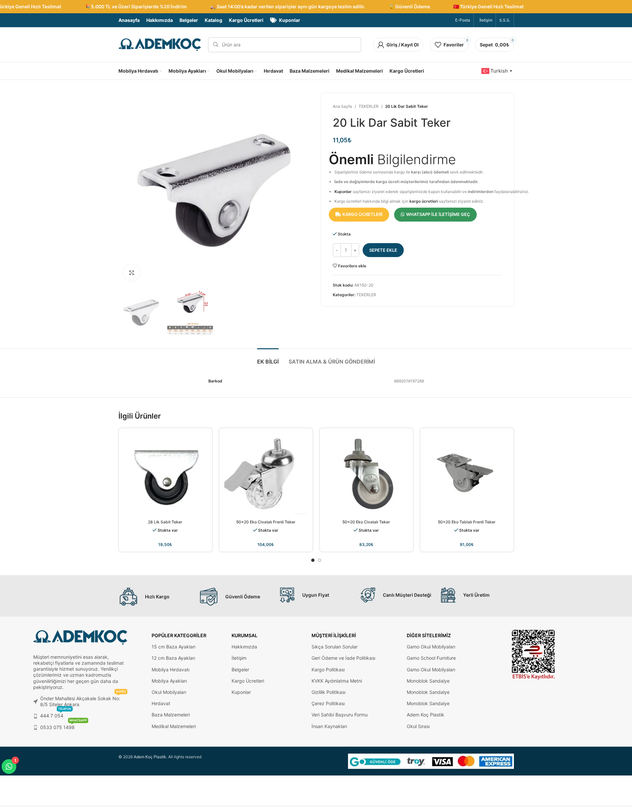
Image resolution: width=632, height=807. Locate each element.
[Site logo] (159, 44)
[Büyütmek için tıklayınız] (131, 272)
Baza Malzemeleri (171, 714)
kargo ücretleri (423, 201)
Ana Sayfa (342, 106)
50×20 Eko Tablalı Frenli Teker (467, 521)
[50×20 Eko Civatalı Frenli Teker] (266, 474)
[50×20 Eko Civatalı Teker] (366, 474)
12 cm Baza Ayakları (173, 658)
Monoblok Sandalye (428, 681)
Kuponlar (343, 191)
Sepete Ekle (383, 250)
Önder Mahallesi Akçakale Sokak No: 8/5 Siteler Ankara (83, 700)
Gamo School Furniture (431, 658)
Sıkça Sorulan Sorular (335, 646)
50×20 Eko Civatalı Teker (366, 521)
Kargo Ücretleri (248, 681)
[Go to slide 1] (313, 560)
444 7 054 (55, 714)
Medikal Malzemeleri (174, 726)
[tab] (268, 358)
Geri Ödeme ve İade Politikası (343, 658)
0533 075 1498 (63, 726)
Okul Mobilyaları (169, 692)
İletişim (239, 658)
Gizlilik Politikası (328, 692)
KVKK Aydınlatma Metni (337, 681)
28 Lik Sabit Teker (165, 521)
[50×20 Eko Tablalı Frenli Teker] (467, 474)
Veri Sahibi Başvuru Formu (340, 714)
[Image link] (533, 654)
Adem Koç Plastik (425, 714)
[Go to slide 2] (319, 560)
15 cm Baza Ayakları (173, 646)
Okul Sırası (418, 726)
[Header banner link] (316, 6)
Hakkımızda (244, 646)
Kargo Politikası (328, 669)
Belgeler (240, 669)
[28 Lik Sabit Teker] (165, 474)
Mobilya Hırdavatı (170, 669)
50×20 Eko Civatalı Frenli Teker (266, 521)
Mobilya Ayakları (169, 681)
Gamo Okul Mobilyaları (431, 646)
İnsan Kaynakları (329, 726)
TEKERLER (369, 106)
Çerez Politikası (328, 703)
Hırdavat (161, 703)
